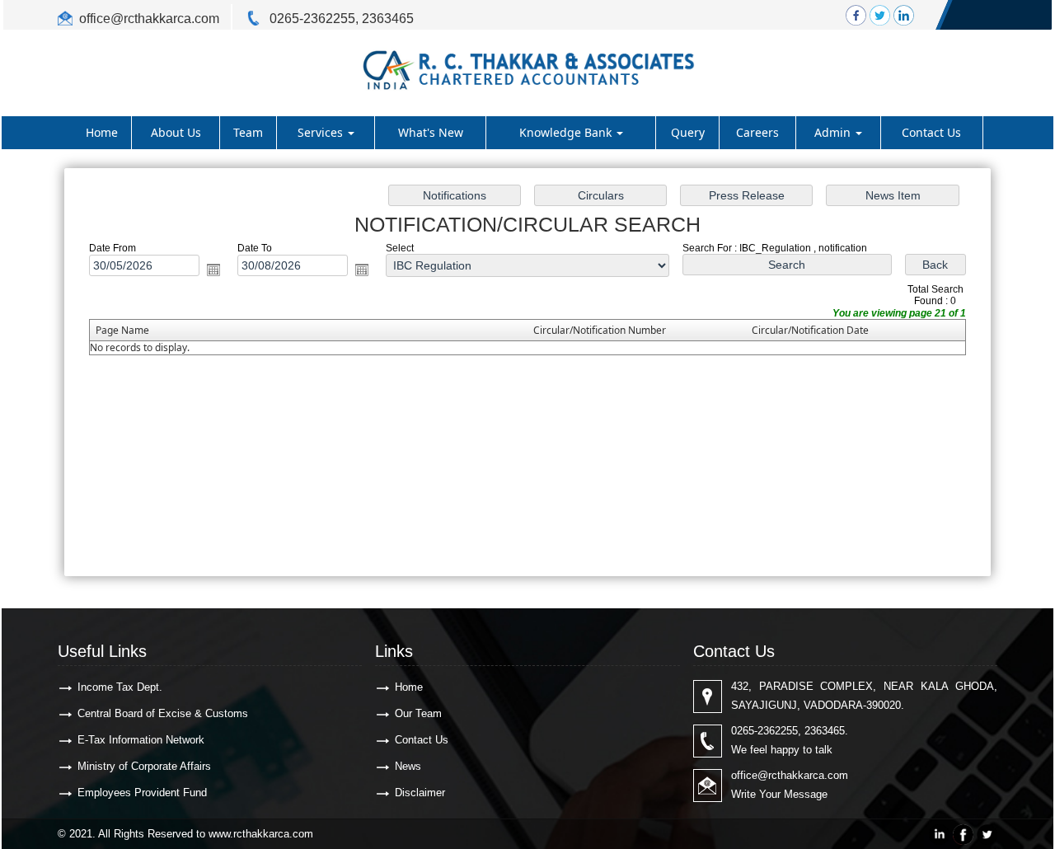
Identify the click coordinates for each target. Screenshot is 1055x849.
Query (688, 132)
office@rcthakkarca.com (149, 19)
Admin (834, 132)
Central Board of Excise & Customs (162, 713)
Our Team (418, 713)
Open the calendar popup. (213, 269)
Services (322, 132)
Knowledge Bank (567, 132)
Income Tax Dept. (119, 687)
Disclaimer (420, 792)
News (408, 766)
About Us (176, 132)
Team (248, 132)
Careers (757, 132)
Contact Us (931, 132)
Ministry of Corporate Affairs (144, 766)
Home (102, 132)
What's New (430, 132)
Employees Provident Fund (142, 792)
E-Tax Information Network (140, 740)
